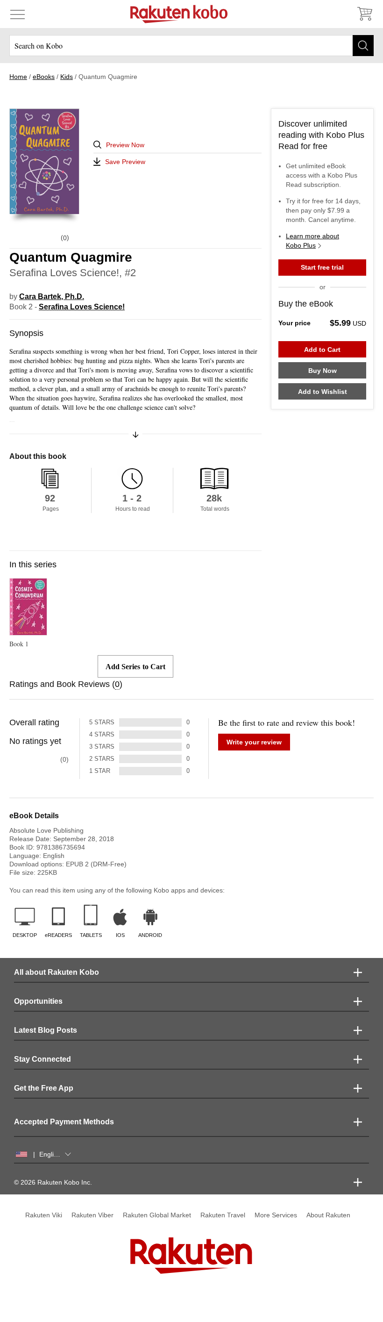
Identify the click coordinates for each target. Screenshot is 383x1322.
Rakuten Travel (222, 1215)
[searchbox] (191, 45)
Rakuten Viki (43, 1215)
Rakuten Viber (92, 1215)
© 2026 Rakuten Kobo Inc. (53, 1182)
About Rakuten (328, 1215)
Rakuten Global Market (157, 1215)
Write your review (254, 742)
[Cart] (364, 14)
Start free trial (322, 267)
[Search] (363, 45)
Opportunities (38, 1001)
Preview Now (125, 145)
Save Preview (125, 161)
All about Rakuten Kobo (56, 972)
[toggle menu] (17, 14)
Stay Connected (42, 1059)
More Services (276, 1215)
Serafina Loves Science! (82, 307)
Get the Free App (43, 1088)
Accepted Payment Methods (64, 1122)
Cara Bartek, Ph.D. (51, 296)
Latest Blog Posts (45, 1030)
